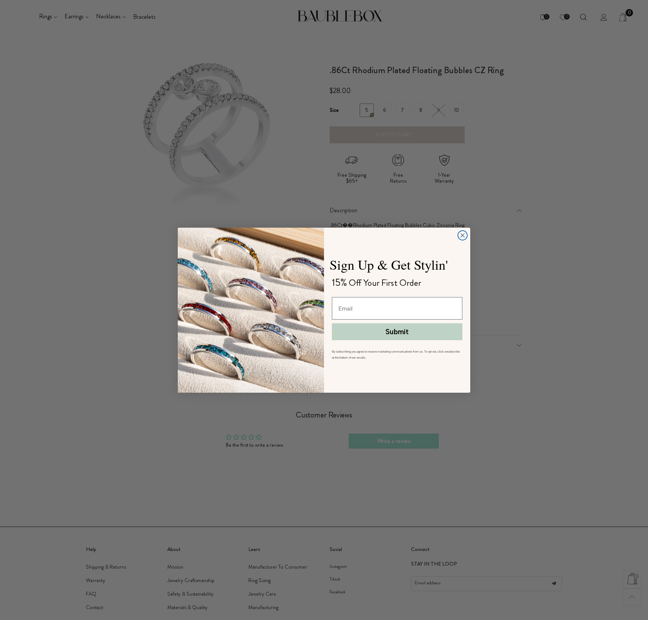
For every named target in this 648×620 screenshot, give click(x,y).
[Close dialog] (462, 235)
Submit (397, 331)
